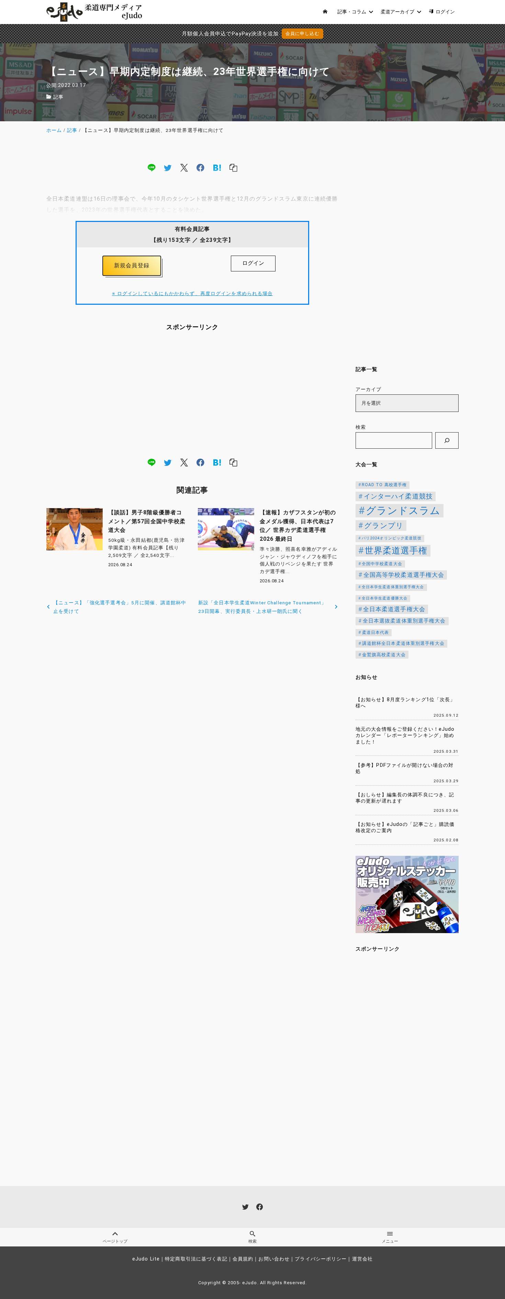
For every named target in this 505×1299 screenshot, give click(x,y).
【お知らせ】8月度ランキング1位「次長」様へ (405, 703)
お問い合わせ (274, 1259)
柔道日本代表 (375, 632)
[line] (151, 167)
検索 (361, 427)
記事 (58, 97)
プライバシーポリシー (321, 1259)
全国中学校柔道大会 (382, 563)
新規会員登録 (131, 265)
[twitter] (167, 167)
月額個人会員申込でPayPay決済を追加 (230, 34)
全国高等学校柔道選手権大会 (404, 574)
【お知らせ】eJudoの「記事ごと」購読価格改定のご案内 (405, 827)
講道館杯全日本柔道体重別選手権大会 (403, 643)
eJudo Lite (146, 1259)
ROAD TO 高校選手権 (384, 484)
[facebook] (200, 167)
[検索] (447, 440)
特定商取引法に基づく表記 (196, 1259)
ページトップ (115, 1241)
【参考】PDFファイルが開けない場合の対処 (404, 768)
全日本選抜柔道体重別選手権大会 (404, 621)
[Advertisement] (192, 394)
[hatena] (217, 167)
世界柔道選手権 (396, 551)
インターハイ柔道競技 (398, 496)
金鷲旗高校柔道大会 (384, 654)
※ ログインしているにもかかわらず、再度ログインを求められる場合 (192, 293)
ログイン (253, 263)
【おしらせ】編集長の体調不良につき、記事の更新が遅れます (405, 798)
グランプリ (384, 525)
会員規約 (243, 1259)
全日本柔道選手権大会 (394, 609)
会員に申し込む (302, 33)
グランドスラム (403, 510)
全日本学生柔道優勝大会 (384, 598)
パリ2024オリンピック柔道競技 (392, 538)
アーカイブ (369, 389)
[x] (184, 167)
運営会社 (362, 1259)
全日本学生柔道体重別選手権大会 (393, 587)
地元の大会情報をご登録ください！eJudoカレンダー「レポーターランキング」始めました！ (405, 735)
